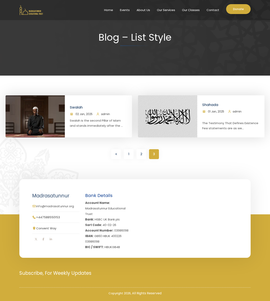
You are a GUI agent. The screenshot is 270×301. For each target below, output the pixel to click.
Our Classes (191, 10)
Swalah (76, 107)
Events (125, 10)
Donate (238, 9)
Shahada (210, 104)
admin (105, 114)
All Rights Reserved (146, 293)
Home (108, 10)
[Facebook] (43, 239)
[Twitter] (36, 239)
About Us (143, 10)
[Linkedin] (51, 239)
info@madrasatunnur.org (55, 206)
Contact (213, 10)
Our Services (166, 10)
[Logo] (30, 10)
